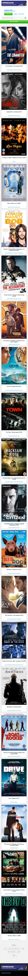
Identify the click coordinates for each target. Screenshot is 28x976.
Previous (14, 945)
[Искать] (25, 18)
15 (11, 951)
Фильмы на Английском (14, 12)
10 (15, 948)
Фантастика (13, 207)
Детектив (19, 69)
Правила (15, 14)
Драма (11, 69)
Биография (10, 115)
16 (13, 951)
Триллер (15, 69)
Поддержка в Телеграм (6, 972)
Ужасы (13, 939)
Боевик (8, 69)
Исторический (16, 481)
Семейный (15, 252)
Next (14, 955)
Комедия (9, 756)
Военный (21, 481)
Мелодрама (20, 252)
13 (22, 948)
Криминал (15, 115)
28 (19, 951)
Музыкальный (17, 756)
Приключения (8, 390)
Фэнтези (21, 390)
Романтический (15, 893)
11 (17, 948)
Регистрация (21, 14)
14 (8, 951)
